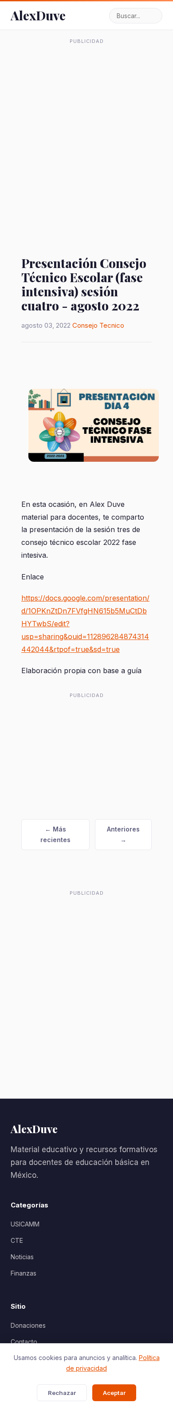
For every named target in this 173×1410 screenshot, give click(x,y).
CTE (17, 1240)
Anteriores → (123, 834)
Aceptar (114, 1392)
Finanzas (23, 1273)
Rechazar (62, 1392)
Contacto (24, 1341)
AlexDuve (38, 15)
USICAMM (25, 1224)
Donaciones (28, 1325)
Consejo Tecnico (98, 325)
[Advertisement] (86, 134)
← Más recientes (55, 834)
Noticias (22, 1257)
